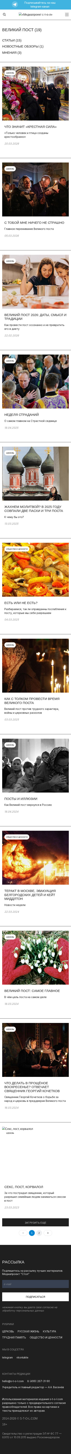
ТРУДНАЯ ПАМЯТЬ (14, 1337)
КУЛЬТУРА (49, 1331)
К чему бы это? (14, 517)
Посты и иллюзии (21, 799)
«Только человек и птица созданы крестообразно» (26, 134)
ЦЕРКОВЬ (8, 1331)
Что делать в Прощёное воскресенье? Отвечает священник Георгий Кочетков (32, 1087)
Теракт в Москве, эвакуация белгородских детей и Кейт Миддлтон (30, 895)
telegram (7, 1357)
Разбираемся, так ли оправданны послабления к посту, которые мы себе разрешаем (35, 610)
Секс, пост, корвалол (24, 1187)
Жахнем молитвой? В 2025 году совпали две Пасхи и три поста (33, 509)
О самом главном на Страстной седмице (30, 420)
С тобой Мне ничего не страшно (34, 223)
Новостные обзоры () (23, 46)
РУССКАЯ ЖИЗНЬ (28, 1331)
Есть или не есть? (21, 603)
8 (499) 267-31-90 (38, 1381)
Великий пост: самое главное (32, 991)
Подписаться (35, 1296)
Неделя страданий (21, 415)
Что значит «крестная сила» (30, 127)
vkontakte (22, 1357)
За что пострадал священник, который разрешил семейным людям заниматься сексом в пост (35, 1196)
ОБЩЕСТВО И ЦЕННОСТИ (46, 1337)
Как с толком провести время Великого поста (32, 701)
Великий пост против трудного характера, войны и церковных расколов (31, 710)
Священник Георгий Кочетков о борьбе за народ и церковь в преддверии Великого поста (35, 1098)
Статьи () (11, 40)
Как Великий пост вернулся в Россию (28, 804)
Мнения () (11, 52)
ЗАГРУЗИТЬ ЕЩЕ (35, 1222)
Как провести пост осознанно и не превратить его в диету (34, 326)
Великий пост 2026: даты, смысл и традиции (35, 317)
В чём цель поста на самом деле (25, 997)
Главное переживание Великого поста (29, 228)
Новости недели (15, 904)
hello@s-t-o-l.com (13, 1381)
